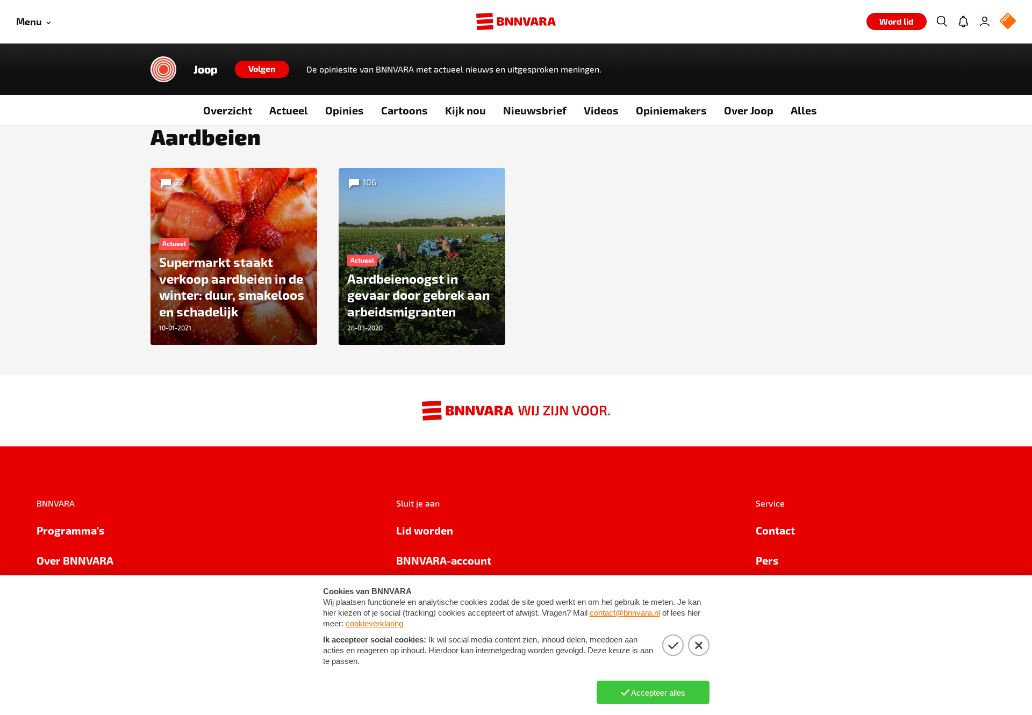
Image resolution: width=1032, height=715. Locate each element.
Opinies (344, 110)
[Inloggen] (984, 21)
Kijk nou (465, 110)
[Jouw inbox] (963, 21)
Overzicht (227, 110)
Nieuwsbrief (535, 110)
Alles (804, 110)
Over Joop (748, 110)
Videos (601, 110)
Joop (206, 69)
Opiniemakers (671, 110)
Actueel (288, 110)
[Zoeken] (941, 21)
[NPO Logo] (1008, 22)
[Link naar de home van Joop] (163, 69)
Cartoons (404, 110)
